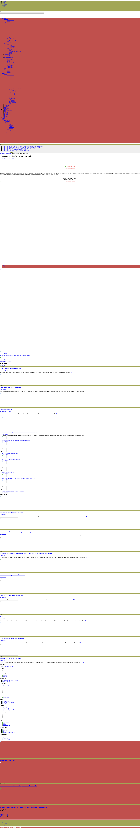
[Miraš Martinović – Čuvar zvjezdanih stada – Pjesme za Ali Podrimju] (9, 528)
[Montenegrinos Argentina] (6, 692)
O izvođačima (11, 47)
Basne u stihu (11, 125)
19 (2, 815)
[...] (85, 435)
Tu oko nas (11, 128)
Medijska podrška (7, 136)
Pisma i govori (11, 96)
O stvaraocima (11, 127)
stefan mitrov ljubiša (5, 267)
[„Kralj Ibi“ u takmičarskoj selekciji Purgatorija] (4, 451)
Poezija (8, 123)
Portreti (10, 103)
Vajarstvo (8, 35)
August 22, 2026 (5, 479)
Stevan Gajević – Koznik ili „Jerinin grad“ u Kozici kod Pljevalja (18, 786)
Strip (5, 68)
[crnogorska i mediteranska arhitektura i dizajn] (4, 676)
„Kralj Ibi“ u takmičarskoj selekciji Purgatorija (10, 453)
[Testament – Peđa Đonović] (12, 757)
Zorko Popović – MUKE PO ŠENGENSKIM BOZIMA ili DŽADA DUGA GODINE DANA (18, 478)
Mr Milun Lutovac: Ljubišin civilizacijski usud (10, 368)
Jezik (5, 104)
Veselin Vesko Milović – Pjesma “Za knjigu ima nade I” (12, 638)
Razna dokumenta (12, 98)
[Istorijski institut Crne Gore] (5, 703)
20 (3, 815)
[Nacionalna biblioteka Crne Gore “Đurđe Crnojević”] (6, 710)
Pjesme (8, 48)
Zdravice (10, 31)
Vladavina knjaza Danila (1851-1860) (15, 85)
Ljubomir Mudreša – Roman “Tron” (8, 472)
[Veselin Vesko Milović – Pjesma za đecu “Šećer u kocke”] (9, 571)
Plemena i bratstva (12, 100)
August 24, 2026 (5, 454)
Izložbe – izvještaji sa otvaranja (12, 39)
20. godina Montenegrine (8, 138)
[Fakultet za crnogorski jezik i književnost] (10, 680)
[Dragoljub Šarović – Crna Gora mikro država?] (9, 655)
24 (0, 816)
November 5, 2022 (3, 411)
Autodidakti (9, 42)
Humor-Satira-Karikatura (8, 57)
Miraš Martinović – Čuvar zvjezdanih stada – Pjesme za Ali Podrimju (15, 532)
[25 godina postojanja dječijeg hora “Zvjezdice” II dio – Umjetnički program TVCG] (12, 803)
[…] (71, 372)
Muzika (5, 43)
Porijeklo (5, 116)
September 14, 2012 (3, 370)
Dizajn (8, 36)
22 (6, 815)
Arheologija (6, 106)
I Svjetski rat (11, 89)
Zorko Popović (7, 120)
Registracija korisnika (8, 140)
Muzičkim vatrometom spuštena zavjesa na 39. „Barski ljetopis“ (13, 491)
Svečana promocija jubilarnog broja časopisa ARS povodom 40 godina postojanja (16, 440)
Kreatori (8, 70)
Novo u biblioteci (13, 158)
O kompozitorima (12, 46)
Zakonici (10, 97)
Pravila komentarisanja (8, 139)
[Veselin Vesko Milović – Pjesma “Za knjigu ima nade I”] (9, 635)
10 (0, 814)
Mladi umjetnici (9, 41)
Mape (10, 99)
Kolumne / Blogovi (10, 29)
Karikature (8, 61)
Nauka (3, 73)
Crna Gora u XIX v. (10, 82)
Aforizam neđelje (10, 67)
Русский (3, 3)
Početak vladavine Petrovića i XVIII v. (15, 81)
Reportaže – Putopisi (8, 110)
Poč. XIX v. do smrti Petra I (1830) (15, 83)
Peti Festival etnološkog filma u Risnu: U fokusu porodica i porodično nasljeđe (19, 432)
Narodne (10, 49)
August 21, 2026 (5, 485)
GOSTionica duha (10, 65)
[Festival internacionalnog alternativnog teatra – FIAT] (3, 729)
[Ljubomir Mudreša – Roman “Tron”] (4, 470)
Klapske (10, 52)
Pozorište (8, 55)
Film (7, 56)
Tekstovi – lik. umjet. (10, 38)
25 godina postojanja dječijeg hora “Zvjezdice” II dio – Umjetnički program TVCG (23, 807)
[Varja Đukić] (4, 730)
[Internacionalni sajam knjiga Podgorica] (9, 709)
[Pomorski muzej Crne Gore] (8, 702)
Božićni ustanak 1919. (12, 91)
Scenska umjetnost (7, 54)
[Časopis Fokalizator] (6, 707)
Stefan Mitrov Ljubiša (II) (6, 409)
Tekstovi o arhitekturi (10, 20)
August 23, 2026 (5, 466)
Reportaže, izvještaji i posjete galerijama (13, 40)
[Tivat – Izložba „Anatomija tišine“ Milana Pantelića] (4, 457)
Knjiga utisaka (4, 4)
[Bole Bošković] (5, 715)
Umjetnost (4, 18)
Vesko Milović (6, 122)
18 (1, 815)
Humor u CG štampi (10, 62)
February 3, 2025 (3, 514)
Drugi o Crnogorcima (12, 102)
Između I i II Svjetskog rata (13, 90)
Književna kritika (10, 27)
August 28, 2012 (3, 534)
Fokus (1, 415)
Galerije (5, 111)
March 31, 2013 (3, 158)
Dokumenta (9, 95)
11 (1, 814)
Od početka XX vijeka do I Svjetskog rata (16, 88)
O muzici (10, 45)
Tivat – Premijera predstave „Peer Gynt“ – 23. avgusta (11, 484)
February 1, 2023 (3, 618)
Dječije (10, 50)
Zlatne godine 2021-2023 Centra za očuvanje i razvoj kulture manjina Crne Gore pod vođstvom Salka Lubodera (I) (26, 553)
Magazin (3, 118)
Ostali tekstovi (11, 131)
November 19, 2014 (3, 597)
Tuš (9, 64)
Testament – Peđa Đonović (7, 760)
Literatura (7, 158)
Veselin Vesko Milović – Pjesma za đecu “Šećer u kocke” (12, 575)
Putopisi (10, 130)
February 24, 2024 (3, 577)
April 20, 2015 (2, 660)
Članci (8, 44)
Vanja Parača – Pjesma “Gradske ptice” (9, 465)
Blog (3, 119)
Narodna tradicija (10, 30)
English (3, 2)
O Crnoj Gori (9, 411)
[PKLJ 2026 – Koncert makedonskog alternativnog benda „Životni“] (4, 445)
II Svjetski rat (11, 92)
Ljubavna (10, 126)
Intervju (8, 28)
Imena (5, 115)
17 (0, 815)
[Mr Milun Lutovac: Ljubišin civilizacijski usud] (2, 365)
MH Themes (22, 827)
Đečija (10, 124)
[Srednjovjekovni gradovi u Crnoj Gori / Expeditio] (8, 670)
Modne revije (9, 72)
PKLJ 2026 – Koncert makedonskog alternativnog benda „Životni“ (13, 446)
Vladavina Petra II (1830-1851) (14, 84)
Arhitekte (8, 21)
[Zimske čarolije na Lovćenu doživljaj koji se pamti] (9, 613)
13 (3, 814)
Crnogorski (4, 1)
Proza (8, 129)
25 (1, 816)
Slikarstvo (8, 34)
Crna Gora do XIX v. (10, 75)
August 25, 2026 (5, 434)
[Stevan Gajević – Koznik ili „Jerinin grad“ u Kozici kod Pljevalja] (18, 782)
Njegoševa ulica (7, 113)
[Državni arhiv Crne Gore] (5, 701)
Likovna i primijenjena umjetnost (10, 33)
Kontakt (3, 6)
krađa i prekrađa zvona (6, 265)
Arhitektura (6, 19)
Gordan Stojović (7, 121)
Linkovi (5, 142)
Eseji (7, 23)
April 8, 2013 (2, 389)
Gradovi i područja (12, 101)
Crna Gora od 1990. (12, 94)
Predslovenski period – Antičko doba (15, 76)
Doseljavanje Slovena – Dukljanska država (16, 77)
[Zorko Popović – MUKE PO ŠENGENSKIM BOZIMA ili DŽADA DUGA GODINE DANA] (4, 476)
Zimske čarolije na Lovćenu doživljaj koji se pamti (11, 616)
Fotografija (8, 37)
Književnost (6, 22)
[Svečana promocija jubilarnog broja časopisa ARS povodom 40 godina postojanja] (4, 438)
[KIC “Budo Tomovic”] (3, 731)
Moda (5, 69)
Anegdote (8, 60)
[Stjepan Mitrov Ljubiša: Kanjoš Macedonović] (8, 384)
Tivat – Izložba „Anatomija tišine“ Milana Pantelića (11, 459)
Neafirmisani (9, 32)
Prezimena (6, 114)
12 (2, 814)
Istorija (5, 74)
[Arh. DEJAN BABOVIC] (4, 675)
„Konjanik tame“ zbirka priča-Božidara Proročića (11, 512)
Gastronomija (6, 108)
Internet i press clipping (8, 137)
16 (7, 814)
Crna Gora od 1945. (12, 93)
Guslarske (10, 53)
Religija (5, 107)
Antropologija (6, 105)
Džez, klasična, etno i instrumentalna (15, 51)
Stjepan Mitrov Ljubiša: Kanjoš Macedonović (10, 387)
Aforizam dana (9, 66)
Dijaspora (4, 117)
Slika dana (6, 112)
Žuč (9, 63)
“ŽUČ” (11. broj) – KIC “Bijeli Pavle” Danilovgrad (11, 595)
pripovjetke (4, 266)
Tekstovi (8, 71)
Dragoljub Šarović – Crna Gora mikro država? (10, 658)
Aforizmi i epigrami (10, 59)
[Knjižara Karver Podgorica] (6, 708)
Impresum (4, 5)
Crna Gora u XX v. (10, 87)
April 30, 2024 (2, 555)
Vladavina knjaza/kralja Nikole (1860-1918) (16, 86)
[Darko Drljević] (5, 697)
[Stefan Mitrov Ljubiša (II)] (9, 406)
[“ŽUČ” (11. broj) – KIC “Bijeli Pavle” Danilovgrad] (9, 592)
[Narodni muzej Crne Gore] (7, 666)
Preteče (8, 58)
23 (7, 815)
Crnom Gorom (4, 109)
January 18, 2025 (3, 640)
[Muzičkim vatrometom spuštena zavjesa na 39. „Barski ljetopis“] (4, 489)
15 (6, 814)
